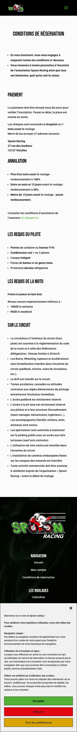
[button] (71, 608)
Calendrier (38, 597)
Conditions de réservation (38, 577)
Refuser (39, 712)
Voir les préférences (38, 722)
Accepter (38, 701)
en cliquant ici (29, 217)
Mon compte (38, 569)
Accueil (38, 562)
